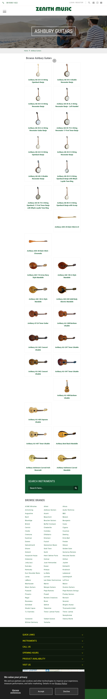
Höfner (65, 559)
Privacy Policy (61, 683)
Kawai (46, 566)
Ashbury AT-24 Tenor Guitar (38, 323)
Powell (46, 594)
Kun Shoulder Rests (32, 573)
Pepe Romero (49, 591)
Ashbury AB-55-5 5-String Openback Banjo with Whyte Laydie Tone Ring (67, 178)
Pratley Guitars (68, 594)
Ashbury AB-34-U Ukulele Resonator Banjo (67, 81)
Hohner (46, 559)
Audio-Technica (68, 510)
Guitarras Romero (69, 552)
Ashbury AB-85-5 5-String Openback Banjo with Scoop (67, 204)
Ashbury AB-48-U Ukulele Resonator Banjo (38, 177)
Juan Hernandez (50, 563)
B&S (64, 513)
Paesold (28, 591)
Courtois (66, 531)
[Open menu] (4, 11)
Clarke (27, 531)
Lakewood (66, 573)
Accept (41, 691)
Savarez (66, 601)
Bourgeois (66, 520)
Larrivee (47, 577)
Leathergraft (67, 577)
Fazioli (46, 541)
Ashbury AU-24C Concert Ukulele (38, 348)
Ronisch (66, 598)
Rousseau (28, 601)
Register (79, 3)
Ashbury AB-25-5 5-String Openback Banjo (38, 81)
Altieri (46, 506)
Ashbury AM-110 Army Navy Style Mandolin (38, 276)
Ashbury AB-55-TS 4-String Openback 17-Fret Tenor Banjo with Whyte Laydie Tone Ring (38, 205)
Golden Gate (67, 549)
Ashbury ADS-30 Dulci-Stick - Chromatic (38, 252)
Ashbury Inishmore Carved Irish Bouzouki (38, 469)
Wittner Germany (31, 622)
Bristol (27, 524)
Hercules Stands (69, 556)
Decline (66, 691)
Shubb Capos (30, 608)
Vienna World (68, 619)
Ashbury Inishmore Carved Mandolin (67, 469)
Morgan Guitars (50, 587)
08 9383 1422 (12, 3)
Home (26, 51)
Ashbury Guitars (50, 510)
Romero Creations (51, 598)
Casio (65, 524)
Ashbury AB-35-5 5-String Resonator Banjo (38, 105)
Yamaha (47, 622)
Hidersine (28, 559)
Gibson (65, 545)
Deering (66, 534)
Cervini (27, 527)
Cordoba (47, 531)
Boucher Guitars (50, 520)
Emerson (47, 538)
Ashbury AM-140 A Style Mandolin (38, 300)
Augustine (29, 513)
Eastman (28, 538)
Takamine (47, 608)
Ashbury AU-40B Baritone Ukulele (67, 396)
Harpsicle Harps (31, 556)
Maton (65, 584)
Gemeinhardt (30, 545)
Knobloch (66, 570)
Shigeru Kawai (68, 605)
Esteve (27, 541)
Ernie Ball (66, 538)
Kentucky (28, 570)
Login (71, 3)
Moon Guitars (30, 587)
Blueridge (28, 520)
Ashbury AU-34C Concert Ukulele (38, 372)
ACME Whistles (31, 506)
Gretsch (28, 552)
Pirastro (28, 594)
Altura (65, 506)
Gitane (27, 549)
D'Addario (47, 534)
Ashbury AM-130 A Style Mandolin (67, 276)
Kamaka (28, 566)
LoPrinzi (66, 580)
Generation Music (50, 545)
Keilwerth (66, 566)
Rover (46, 601)
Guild (46, 552)
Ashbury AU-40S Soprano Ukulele (38, 421)
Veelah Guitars (49, 619)
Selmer (46, 605)
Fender (65, 541)
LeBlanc (28, 580)
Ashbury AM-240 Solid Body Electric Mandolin (66, 300)
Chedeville (48, 527)
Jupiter (65, 563)
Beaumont (48, 517)
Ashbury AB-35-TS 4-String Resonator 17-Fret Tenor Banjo (66, 129)
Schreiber (28, 605)
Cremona (28, 534)
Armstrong (29, 510)
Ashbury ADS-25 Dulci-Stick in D (67, 227)
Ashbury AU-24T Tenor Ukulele (67, 347)
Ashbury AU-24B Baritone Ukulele (67, 324)
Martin (46, 584)
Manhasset (29, 584)
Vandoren (28, 619)
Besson (65, 517)
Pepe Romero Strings (71, 591)
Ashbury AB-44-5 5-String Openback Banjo (38, 153)
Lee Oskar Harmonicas (52, 580)
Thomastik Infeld (69, 608)
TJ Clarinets (29, 612)
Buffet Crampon (50, 524)
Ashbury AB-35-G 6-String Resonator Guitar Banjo (38, 129)
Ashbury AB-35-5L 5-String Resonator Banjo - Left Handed (66, 105)
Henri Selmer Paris (51, 556)
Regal (27, 598)
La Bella (47, 573)
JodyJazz (28, 563)
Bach (27, 517)
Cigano (65, 527)
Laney (27, 577)
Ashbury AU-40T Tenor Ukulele (38, 444)
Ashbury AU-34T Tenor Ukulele (67, 371)
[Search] (89, 3)
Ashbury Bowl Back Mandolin (67, 444)
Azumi (46, 513)
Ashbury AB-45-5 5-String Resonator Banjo (67, 153)
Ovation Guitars (69, 587)
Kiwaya (46, 570)
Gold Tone (48, 549)
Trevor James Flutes (52, 612)
